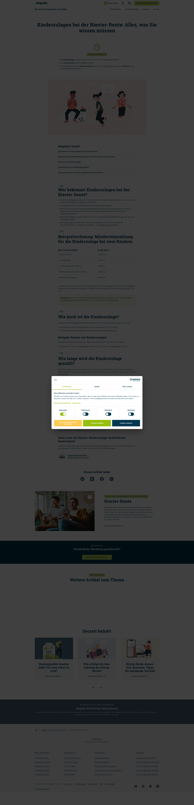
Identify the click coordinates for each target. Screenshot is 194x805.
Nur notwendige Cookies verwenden (68, 423)
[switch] (83, 414)
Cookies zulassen (126, 423)
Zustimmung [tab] (66, 386)
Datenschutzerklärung (62, 403)
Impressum (76, 403)
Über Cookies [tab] (127, 386)
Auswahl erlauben (97, 423)
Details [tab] (97, 386)
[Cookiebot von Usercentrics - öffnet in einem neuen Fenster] (131, 379)
